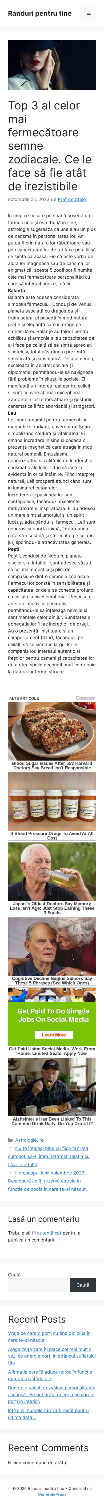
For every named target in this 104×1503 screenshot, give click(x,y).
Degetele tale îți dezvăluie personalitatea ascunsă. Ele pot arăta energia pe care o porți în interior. (51, 1394)
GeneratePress (52, 1494)
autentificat (49, 1233)
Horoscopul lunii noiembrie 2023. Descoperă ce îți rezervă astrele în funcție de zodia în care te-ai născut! (47, 1181)
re (41, 1140)
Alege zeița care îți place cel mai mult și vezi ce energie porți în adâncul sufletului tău (52, 1356)
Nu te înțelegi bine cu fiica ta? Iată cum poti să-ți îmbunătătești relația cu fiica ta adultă (49, 1156)
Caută (14, 1274)
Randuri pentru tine (40, 13)
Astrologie (26, 1140)
